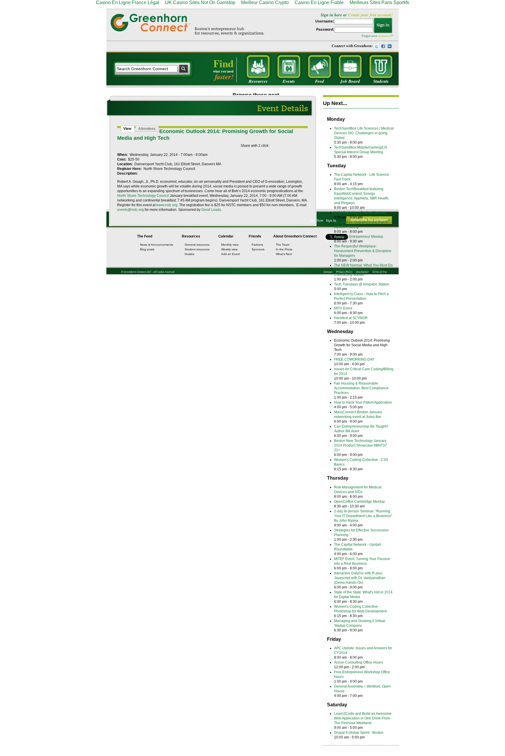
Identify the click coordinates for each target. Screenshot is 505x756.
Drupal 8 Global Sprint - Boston (358, 733)
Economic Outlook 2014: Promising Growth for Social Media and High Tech (362, 345)
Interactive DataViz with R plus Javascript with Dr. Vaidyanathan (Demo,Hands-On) (359, 578)
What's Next (284, 254)
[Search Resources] (258, 67)
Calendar (226, 236)
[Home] (150, 22)
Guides (189, 254)
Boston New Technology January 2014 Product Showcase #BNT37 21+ (360, 445)
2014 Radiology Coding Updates (360, 213)
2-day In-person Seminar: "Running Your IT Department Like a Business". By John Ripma (363, 516)
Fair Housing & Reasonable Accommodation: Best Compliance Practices (361, 388)
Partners (257, 244)
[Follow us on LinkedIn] (389, 45)
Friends (255, 236)
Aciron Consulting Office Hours (358, 662)
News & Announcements (156, 244)
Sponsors (258, 249)
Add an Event (230, 254)
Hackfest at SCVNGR (351, 318)
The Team (282, 244)
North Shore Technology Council (143, 196)
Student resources (197, 249)
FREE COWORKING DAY (354, 359)
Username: (324, 21)
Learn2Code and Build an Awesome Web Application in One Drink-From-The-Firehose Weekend (363, 718)
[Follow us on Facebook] (383, 45)
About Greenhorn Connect (295, 236)
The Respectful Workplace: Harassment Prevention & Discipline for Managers (362, 251)
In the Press (284, 249)
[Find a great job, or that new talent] (350, 67)
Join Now (317, 220)
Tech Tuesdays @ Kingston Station (361, 284)
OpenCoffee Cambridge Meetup (359, 502)
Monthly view (229, 244)
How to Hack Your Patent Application (363, 402)
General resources (197, 244)
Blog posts (147, 249)
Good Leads (211, 210)
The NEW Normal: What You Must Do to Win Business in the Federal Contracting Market (363, 270)
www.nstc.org (166, 205)
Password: (325, 29)
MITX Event (343, 308)
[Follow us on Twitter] (376, 45)
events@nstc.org (130, 210)
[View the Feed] (319, 67)
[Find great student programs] (381, 67)
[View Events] (289, 67)
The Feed (144, 236)
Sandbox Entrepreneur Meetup (358, 237)
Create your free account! (370, 15)
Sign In (331, 220)
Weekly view (229, 249)
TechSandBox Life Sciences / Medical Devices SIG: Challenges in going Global (364, 133)
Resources (191, 236)
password (384, 35)
